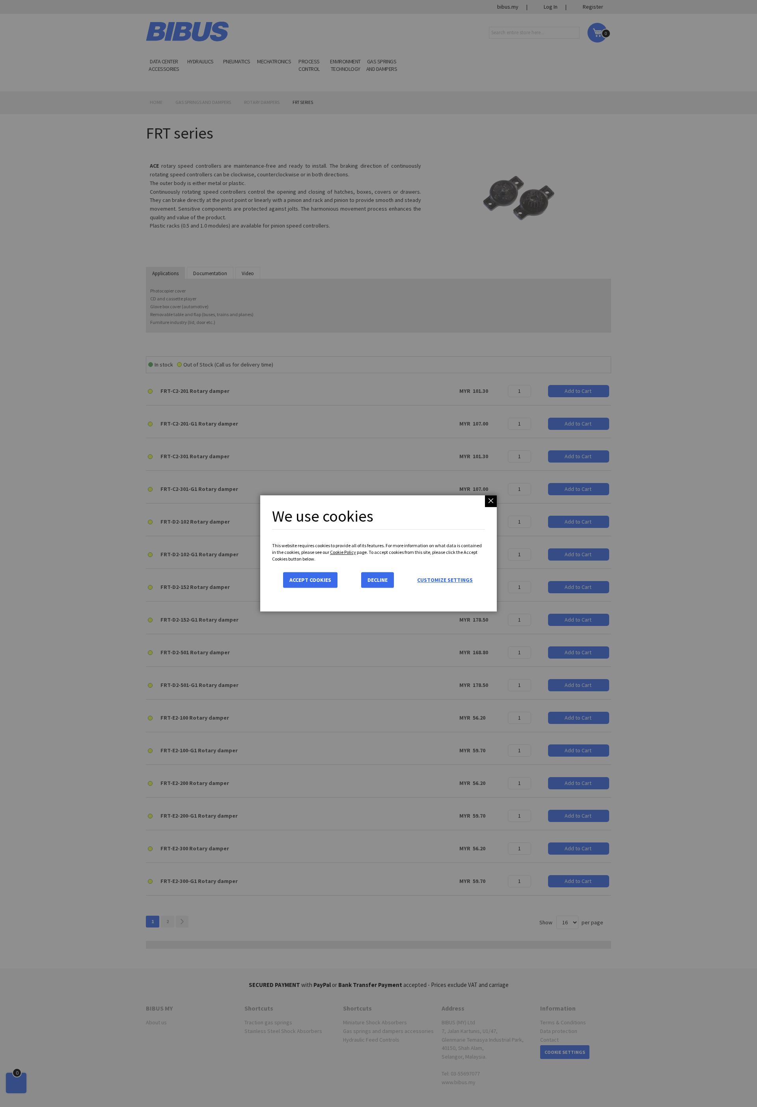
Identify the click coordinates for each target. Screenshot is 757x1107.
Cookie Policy (343, 552)
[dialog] (378, 553)
